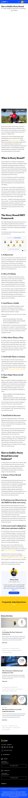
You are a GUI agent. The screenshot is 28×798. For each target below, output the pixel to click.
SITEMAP (3, 783)
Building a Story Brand (14, 140)
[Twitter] (12, 747)
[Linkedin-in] (2, 747)
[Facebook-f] (7, 747)
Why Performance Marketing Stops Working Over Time (12, 672)
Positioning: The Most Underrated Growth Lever (12, 633)
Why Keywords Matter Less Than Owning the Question (11, 710)
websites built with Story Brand (16, 369)
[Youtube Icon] (5, 747)
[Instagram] (10, 747)
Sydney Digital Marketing (17, 557)
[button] (26, 2)
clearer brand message (10, 550)
